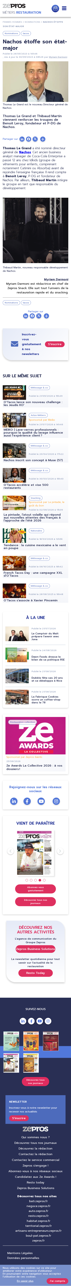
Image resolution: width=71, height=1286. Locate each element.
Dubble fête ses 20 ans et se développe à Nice (47, 679)
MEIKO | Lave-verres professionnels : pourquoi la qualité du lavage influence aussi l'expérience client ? (33, 433)
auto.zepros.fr (38, 1211)
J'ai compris (57, 1281)
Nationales (36, 530)
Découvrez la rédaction (35, 1148)
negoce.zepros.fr (38, 1206)
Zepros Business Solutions (35, 949)
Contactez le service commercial (35, 1160)
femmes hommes (12, 22)
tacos (26, 33)
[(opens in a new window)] (43, 139)
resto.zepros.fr (38, 1216)
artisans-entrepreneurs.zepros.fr (38, 1231)
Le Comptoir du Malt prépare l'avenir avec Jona (45, 636)
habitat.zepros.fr (38, 1221)
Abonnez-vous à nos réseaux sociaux (35, 1171)
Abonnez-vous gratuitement (35, 889)
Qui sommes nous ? (35, 1137)
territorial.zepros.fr (38, 1226)
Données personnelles (23, 1258)
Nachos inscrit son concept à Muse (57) (33, 460)
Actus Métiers (38, 415)
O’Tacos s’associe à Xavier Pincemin (31, 600)
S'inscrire (55, 344)
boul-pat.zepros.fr (38, 1236)
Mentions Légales (20, 1253)
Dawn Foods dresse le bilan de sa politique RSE (48, 658)
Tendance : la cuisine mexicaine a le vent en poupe (35, 546)
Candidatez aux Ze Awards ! (35, 1177)
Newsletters (55, 8)
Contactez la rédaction (35, 1154)
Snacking (35, 498)
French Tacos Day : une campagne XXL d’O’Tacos (33, 574)
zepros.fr (38, 1240)
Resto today (35, 1182)
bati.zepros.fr (38, 1201)
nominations (32, 22)
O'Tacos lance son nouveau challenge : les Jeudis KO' (33, 403)
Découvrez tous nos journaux (35, 901)
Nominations (11, 33)
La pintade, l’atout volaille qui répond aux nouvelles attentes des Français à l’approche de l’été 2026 (32, 518)
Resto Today (35, 973)
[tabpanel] (35, 853)
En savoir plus (25, 1281)
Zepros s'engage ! (35, 1165)
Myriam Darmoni (58, 57)
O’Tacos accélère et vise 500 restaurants (26, 486)
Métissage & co (39, 387)
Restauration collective (22, 722)
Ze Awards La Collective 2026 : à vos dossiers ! (34, 767)
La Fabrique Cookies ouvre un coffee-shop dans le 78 (45, 699)
